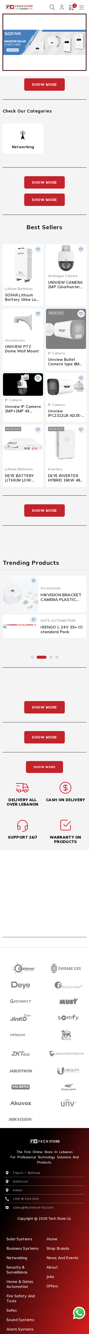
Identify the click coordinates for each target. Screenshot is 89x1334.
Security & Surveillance (17, 1270)
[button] (32, 657)
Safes (11, 1310)
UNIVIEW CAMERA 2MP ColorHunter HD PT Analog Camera (65, 289)
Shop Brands (57, 1248)
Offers (52, 1286)
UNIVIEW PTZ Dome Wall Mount (22, 348)
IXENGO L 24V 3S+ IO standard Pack (62, 629)
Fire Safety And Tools (20, 1298)
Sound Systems (20, 1319)
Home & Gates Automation (19, 1284)
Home (52, 1239)
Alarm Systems (20, 1329)
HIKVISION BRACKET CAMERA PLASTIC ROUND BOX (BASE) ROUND (61, 601)
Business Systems (22, 1248)
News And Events (62, 1257)
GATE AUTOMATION (58, 620)
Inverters (55, 469)
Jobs (50, 1276)
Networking (23, 146)
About (52, 1267)
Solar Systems (19, 1239)
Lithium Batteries (19, 288)
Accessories (15, 340)
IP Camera (56, 353)
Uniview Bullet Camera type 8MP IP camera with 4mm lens (65, 366)
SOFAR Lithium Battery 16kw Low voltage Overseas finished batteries (22, 302)
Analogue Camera (63, 276)
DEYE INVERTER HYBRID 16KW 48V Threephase (65, 480)
